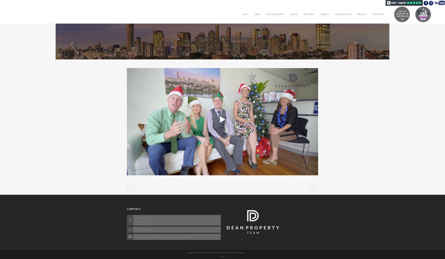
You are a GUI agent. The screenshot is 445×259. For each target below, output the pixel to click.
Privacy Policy (250, 252)
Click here (140, 236)
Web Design (215, 256)
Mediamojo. (230, 256)
